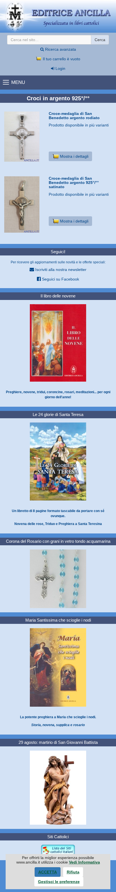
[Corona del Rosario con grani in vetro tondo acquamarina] (58, 578)
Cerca (100, 39)
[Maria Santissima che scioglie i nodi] (58, 667)
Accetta (47, 872)
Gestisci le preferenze (59, 881)
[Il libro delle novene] (58, 342)
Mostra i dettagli (73, 156)
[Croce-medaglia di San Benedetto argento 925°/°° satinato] (24, 204)
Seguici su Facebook (60, 279)
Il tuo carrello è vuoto (61, 59)
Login (59, 68)
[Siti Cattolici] (58, 850)
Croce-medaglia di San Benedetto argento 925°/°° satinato (74, 182)
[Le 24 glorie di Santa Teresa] (58, 461)
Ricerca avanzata (60, 49)
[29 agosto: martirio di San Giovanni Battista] (58, 787)
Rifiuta (73, 872)
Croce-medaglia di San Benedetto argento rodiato (74, 115)
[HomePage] (58, 16)
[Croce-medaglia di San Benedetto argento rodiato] (24, 137)
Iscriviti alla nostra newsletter (60, 269)
